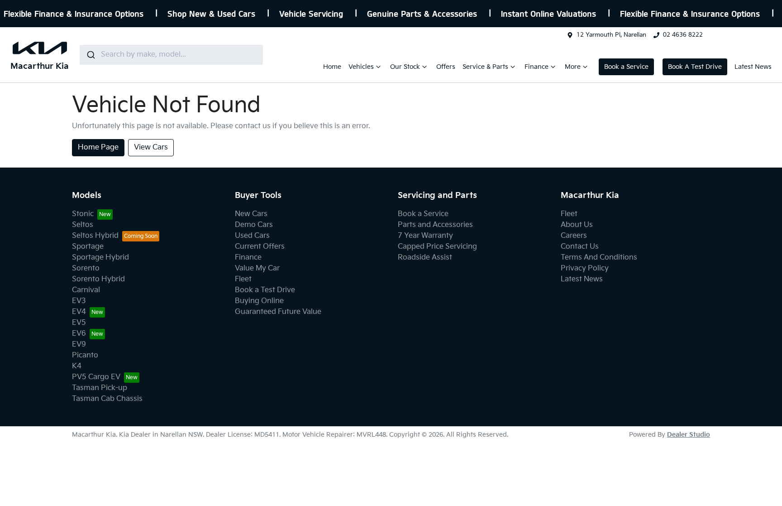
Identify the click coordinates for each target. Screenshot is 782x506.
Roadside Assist (425, 257)
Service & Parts (485, 67)
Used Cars (252, 235)
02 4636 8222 (683, 35)
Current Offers (260, 246)
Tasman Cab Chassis (107, 399)
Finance (536, 67)
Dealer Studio (688, 435)
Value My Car (257, 268)
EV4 (79, 312)
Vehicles (361, 67)
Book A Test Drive (695, 67)
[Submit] (90, 55)
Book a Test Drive (265, 290)
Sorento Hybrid (98, 279)
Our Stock (405, 67)
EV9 (79, 344)
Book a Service (626, 67)
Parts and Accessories (435, 225)
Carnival (86, 290)
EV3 (79, 301)
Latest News (753, 67)
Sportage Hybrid (100, 257)
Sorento (86, 268)
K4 (76, 366)
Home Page (98, 147)
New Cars (251, 214)
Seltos (82, 225)
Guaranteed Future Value (278, 312)
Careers (574, 235)
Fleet (243, 279)
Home (332, 67)
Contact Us (580, 246)
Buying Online (259, 301)
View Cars (151, 147)
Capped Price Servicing (437, 246)
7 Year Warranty (425, 235)
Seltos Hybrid (95, 235)
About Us (577, 225)
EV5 (79, 322)
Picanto (85, 355)
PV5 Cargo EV (96, 377)
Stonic (83, 214)
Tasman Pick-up (99, 388)
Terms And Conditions (599, 257)
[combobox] (171, 55)
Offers (445, 67)
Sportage (88, 246)
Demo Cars (254, 225)
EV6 (79, 333)
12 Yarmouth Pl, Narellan (611, 35)
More (573, 67)
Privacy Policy (585, 268)
